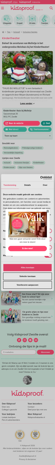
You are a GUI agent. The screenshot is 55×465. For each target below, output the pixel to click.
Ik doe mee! (27, 248)
